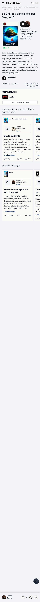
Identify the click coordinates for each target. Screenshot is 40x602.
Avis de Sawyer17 (16, 9)
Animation (19, 7)
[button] (36, 3)
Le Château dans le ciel (31, 7)
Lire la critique (9, 155)
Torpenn (19, 126)
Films (13, 7)
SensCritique (6, 7)
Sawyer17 (24, 36)
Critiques (6, 9)
